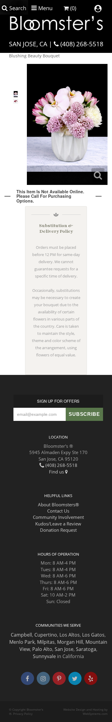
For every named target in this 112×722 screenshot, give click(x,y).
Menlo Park (22, 642)
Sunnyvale (44, 656)
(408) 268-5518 (81, 44)
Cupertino (45, 634)
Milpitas (46, 642)
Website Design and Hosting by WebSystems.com (85, 712)
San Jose (64, 649)
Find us (57, 472)
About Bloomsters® (58, 505)
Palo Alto (42, 649)
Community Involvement (58, 517)
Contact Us (58, 511)
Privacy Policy (23, 714)
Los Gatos (93, 634)
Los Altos (69, 634)
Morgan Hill (70, 642)
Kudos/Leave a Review (58, 524)
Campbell (21, 634)
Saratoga (86, 649)
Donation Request (58, 530)
